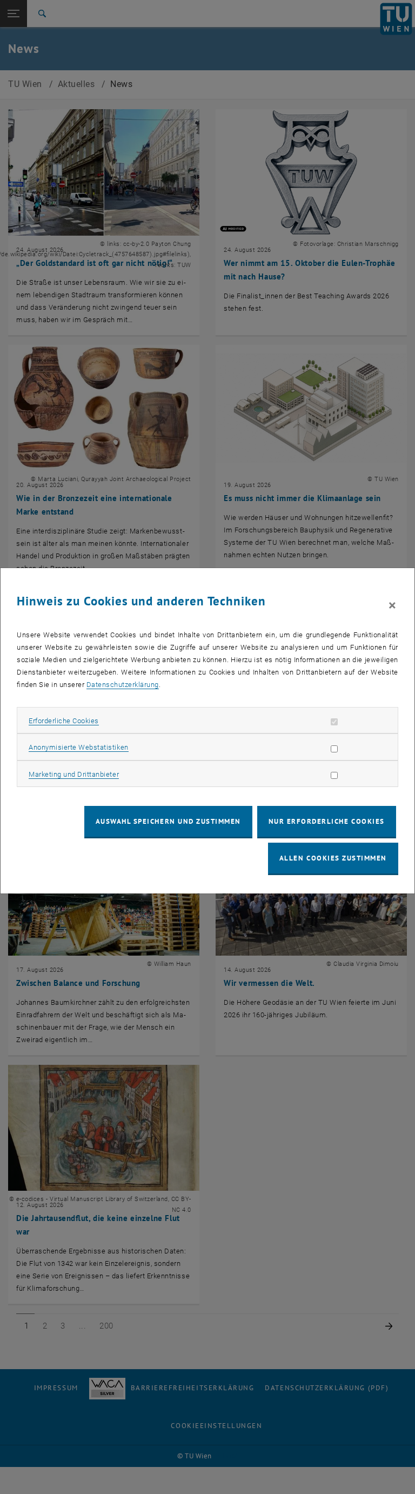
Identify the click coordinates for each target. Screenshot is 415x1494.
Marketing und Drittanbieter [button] (74, 774)
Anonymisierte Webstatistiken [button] (78, 747)
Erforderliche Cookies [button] (64, 721)
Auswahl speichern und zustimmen (168, 821)
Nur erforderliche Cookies (327, 821)
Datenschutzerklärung (122, 685)
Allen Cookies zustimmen (333, 858)
